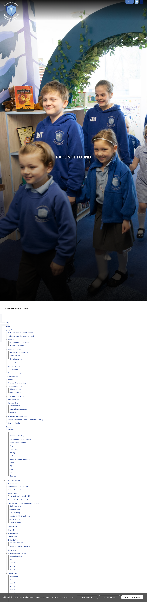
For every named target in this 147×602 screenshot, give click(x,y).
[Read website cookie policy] (87, 597)
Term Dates (12, 537)
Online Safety (15, 406)
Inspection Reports (15, 386)
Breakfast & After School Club (19, 500)
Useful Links (12, 550)
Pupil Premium (13, 400)
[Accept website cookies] (132, 597)
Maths (12, 456)
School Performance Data (17, 416)
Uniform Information (15, 490)
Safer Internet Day (17, 543)
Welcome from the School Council (21, 336)
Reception (14, 576)
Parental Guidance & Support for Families (23, 503)
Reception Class (16, 556)
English (12, 446)
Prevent (13, 412)
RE (11, 473)
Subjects (11, 430)
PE (11, 466)
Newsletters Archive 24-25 (20, 496)
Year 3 (12, 586)
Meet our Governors (15, 363)
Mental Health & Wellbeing (20, 516)
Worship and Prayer (15, 373)
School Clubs (13, 527)
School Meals (13, 533)
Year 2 (12, 563)
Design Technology (17, 436)
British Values (15, 356)
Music (12, 463)
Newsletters (12, 493)
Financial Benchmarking (17, 383)
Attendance (12, 483)
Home (8, 327)
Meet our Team (14, 366)
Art (11, 432)
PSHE (11, 469)
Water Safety (15, 519)
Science (13, 476)
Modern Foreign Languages (20, 459)
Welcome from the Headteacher (20, 333)
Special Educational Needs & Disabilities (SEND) (25, 420)
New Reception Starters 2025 (18, 486)
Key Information (12, 377)
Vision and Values (14, 349)
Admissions (12, 339)
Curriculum (10, 427)
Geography (14, 449)
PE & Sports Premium (16, 396)
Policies (10, 380)
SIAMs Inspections (16, 392)
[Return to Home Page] (19, 11)
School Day (12, 530)
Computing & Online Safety (20, 439)
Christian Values (16, 359)
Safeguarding (13, 403)
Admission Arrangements (19, 342)
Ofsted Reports (15, 389)
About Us (9, 330)
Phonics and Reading (18, 442)
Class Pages (12, 573)
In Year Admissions (17, 346)
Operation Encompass (18, 409)
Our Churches (13, 369)
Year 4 (12, 566)
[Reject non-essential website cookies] (109, 597)
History (12, 453)
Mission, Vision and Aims (19, 352)
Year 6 (12, 569)
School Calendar (14, 423)
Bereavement (15, 509)
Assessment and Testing (17, 553)
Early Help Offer (16, 506)
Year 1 (12, 559)
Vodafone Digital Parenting (20, 546)
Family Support (15, 523)
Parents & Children (13, 480)
